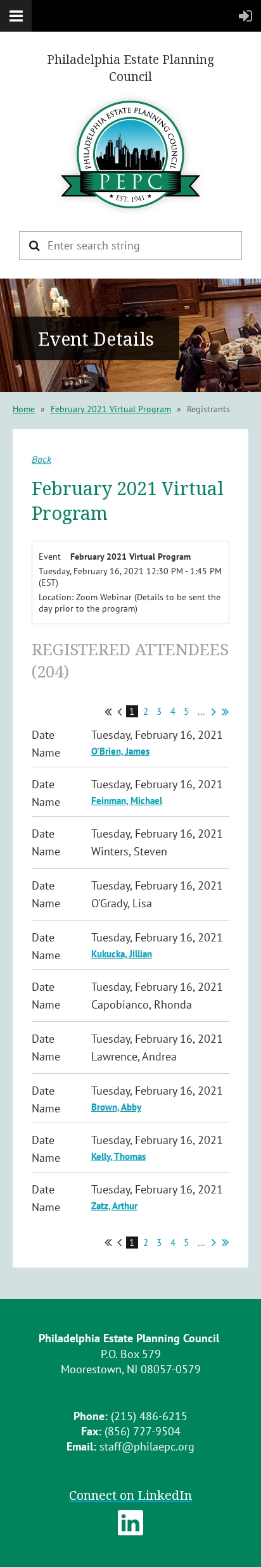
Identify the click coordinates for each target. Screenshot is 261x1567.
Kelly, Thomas (118, 1156)
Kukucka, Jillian (121, 954)
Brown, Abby (116, 1107)
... (201, 711)
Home (24, 409)
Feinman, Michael (126, 801)
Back (41, 459)
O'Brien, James (120, 751)
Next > (214, 711)
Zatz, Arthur (114, 1206)
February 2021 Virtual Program (111, 409)
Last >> (225, 711)
